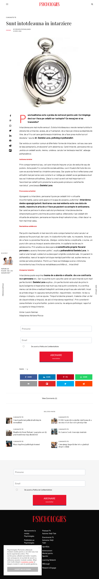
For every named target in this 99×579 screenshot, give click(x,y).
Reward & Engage (49, 568)
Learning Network (49, 560)
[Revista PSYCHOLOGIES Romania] (49, 4)
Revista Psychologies (23, 29)
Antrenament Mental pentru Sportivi (47, 553)
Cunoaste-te (11, 17)
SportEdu (45, 546)
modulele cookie (27, 562)
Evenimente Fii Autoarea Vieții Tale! (48, 540)
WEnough (46, 564)
